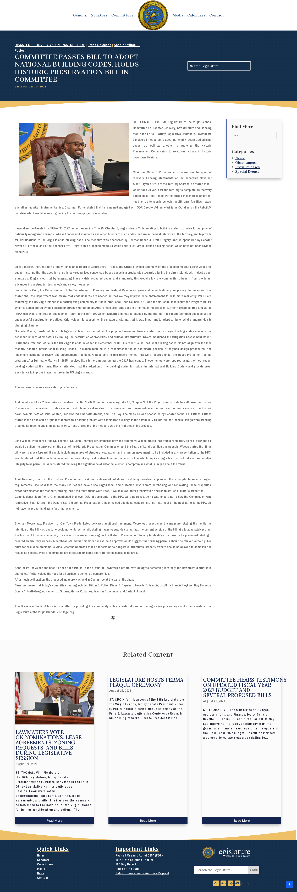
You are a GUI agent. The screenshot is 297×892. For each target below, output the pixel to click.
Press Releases (99, 45)
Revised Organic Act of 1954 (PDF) (139, 855)
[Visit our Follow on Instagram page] (223, 883)
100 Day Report (126, 864)
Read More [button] (54, 820)
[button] (253, 870)
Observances (246, 162)
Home (41, 855)
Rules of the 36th (127, 869)
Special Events (247, 171)
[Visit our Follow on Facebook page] (216, 883)
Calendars (196, 15)
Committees (122, 15)
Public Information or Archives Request (142, 873)
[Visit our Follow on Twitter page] (230, 883)
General (80, 15)
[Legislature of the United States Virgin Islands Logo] (227, 857)
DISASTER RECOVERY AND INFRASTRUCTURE (50, 45)
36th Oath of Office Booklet (134, 860)
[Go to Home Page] (153, 15)
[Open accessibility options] (289, 884)
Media (178, 15)
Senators (99, 15)
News (240, 158)
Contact (216, 15)
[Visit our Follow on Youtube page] (237, 883)
